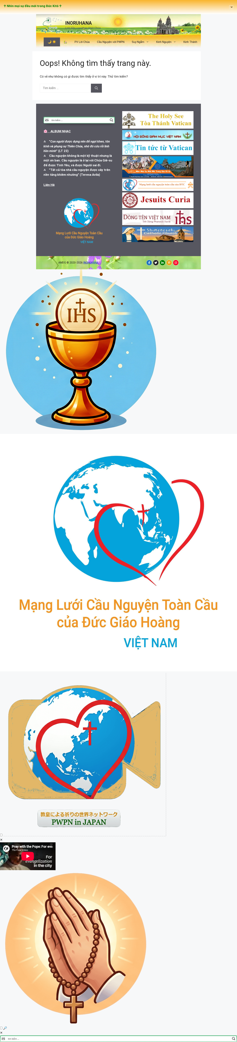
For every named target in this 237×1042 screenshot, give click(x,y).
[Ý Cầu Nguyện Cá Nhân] (76, 1023)
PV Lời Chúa (82, 42)
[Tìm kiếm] (96, 88)
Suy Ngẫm (138, 42)
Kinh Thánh (190, 42)
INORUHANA (78, 23)
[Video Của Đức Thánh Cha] (84, 835)
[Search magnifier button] (111, 120)
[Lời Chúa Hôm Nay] (81, 431)
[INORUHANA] (149, 263)
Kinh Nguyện (163, 42)
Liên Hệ (49, 185)
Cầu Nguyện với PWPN (110, 42)
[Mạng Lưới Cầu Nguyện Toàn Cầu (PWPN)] (118, 670)
